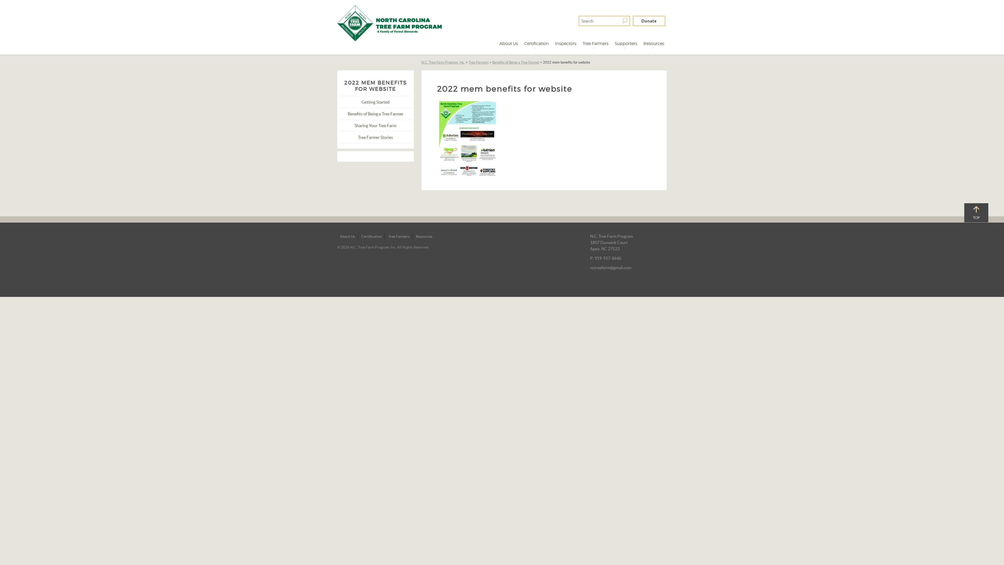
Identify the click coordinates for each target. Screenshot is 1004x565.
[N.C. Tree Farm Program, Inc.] (389, 22)
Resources (653, 43)
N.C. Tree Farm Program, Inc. (443, 62)
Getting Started (376, 102)
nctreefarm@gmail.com (610, 267)
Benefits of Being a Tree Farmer (515, 62)
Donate (649, 21)
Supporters (626, 43)
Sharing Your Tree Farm (375, 125)
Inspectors (565, 43)
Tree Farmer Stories (375, 137)
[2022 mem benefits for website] (467, 138)
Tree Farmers (595, 43)
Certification (536, 43)
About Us (508, 43)
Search (625, 21)
